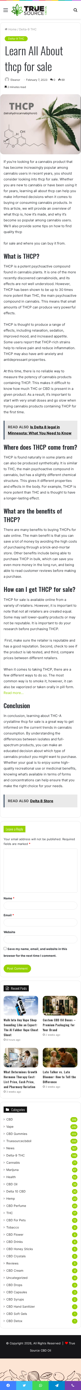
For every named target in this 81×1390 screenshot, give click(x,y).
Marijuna (12, 1170)
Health (11, 1177)
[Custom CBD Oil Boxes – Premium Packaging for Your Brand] (60, 1005)
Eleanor (15, 79)
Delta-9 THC (27, 29)
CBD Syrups (15, 1299)
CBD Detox (14, 1321)
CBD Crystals (16, 1256)
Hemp (10, 1198)
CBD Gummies (16, 1134)
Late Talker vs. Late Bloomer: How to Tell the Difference (59, 1076)
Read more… (14, 693)
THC (9, 1213)
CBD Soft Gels (16, 1314)
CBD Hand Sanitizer (20, 1306)
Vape (10, 1126)
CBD (9, 1119)
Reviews (12, 1263)
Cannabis (13, 1162)
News (10, 1148)
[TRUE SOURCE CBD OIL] (29, 10)
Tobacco (12, 1227)
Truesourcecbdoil (18, 1141)
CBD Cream (14, 1270)
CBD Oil (11, 1184)
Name (9, 898)
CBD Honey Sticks (19, 1249)
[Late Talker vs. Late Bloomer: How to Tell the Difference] (60, 1057)
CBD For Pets (16, 1220)
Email (9, 915)
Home (12, 29)
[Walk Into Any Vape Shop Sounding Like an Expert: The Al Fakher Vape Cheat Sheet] (21, 1005)
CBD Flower (14, 1234)
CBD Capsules (16, 1292)
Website (9, 932)
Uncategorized (16, 1278)
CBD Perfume (16, 1206)
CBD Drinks (14, 1242)
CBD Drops (14, 1285)
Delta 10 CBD (16, 1191)
